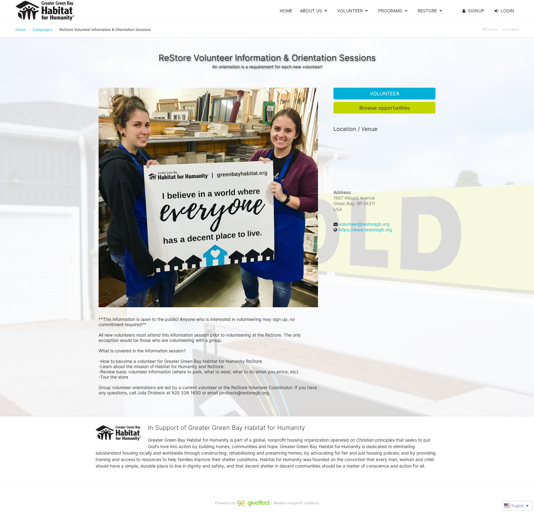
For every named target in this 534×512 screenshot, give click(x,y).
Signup (476, 10)
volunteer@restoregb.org (364, 224)
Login (507, 10)
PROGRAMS (390, 10)
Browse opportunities (384, 108)
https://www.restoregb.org (365, 229)
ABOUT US (311, 10)
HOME (286, 10)
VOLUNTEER (350, 10)
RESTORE (427, 10)
